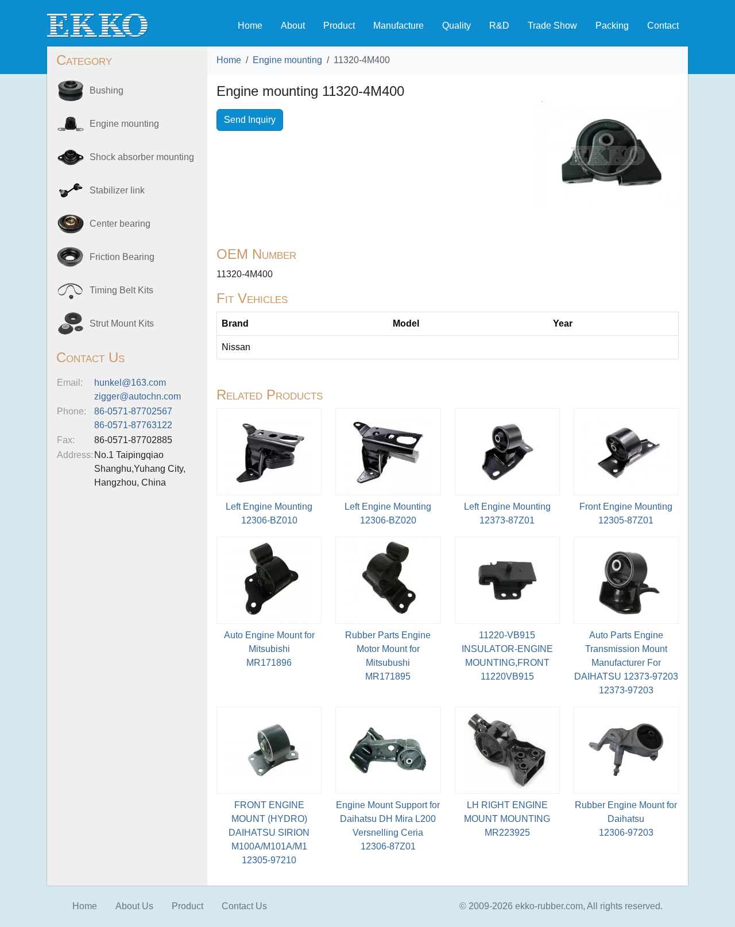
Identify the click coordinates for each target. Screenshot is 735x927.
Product (339, 25)
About (293, 25)
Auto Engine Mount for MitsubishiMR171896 (269, 649)
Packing (612, 25)
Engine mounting (287, 60)
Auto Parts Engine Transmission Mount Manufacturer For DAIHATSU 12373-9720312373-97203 (626, 662)
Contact (663, 25)
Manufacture (398, 25)
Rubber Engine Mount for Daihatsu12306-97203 (626, 818)
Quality (456, 25)
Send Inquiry (250, 120)
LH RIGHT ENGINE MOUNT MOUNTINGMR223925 (507, 818)
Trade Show (552, 25)
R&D (499, 25)
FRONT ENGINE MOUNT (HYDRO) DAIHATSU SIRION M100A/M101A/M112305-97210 (269, 832)
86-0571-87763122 (133, 425)
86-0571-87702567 (133, 411)
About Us (134, 906)
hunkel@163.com (130, 382)
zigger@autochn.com (137, 396)
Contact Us (244, 906)
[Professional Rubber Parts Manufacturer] (97, 25)
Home (250, 25)
